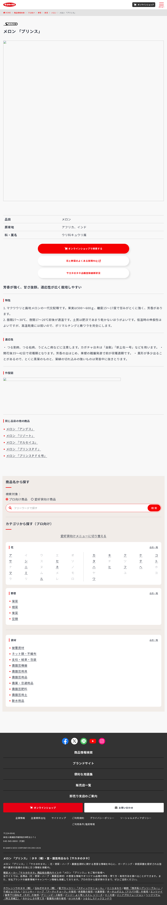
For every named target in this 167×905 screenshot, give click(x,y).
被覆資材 (18, 648)
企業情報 (20, 818)
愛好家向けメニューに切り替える (84, 536)
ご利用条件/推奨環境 (83, 824)
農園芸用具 (19, 671)
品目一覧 (154, 547)
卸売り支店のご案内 (83, 796)
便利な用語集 (83, 774)
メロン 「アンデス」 (20, 429)
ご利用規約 (78, 818)
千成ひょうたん (11, 891)
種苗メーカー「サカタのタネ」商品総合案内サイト (31, 872)
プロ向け (31, 12)
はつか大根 (74, 898)
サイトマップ (59, 818)
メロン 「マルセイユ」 (22, 442)
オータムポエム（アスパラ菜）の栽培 (127, 891)
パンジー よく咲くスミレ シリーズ (84, 895)
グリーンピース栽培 (52, 895)
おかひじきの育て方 (33, 898)
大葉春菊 (100, 891)
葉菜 (15, 601)
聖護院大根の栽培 (56, 898)
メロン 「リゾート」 (20, 435)
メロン (54, 12)
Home (8, 12)
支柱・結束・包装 (24, 659)
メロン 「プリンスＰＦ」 (23, 449)
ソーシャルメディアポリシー (136, 818)
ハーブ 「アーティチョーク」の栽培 (56, 891)
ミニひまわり (114, 888)
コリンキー (29, 891)
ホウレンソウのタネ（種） (17, 888)
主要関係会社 (38, 818)
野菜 (39, 12)
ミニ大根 (110, 895)
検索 (154, 508)
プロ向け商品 (18, 499)
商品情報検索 (19, 12)
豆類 (15, 619)
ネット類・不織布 (24, 653)
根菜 (15, 607)
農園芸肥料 (19, 689)
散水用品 (18, 700)
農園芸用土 (19, 695)
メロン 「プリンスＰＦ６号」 (26, 455)
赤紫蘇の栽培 (85, 891)
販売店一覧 (83, 785)
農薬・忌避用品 (22, 683)
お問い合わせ (126, 807)
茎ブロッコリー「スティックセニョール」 (82, 888)
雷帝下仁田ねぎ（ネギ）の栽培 (22, 895)
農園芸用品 (19, 677)
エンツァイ (157, 891)
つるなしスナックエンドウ (97, 898)
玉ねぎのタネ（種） (46, 888)
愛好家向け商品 (45, 499)
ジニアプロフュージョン (130, 895)
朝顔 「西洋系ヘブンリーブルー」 (142, 888)
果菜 (46, 12)
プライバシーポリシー (102, 818)
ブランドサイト (83, 763)
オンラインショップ (146, 4)
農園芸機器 (19, 665)
